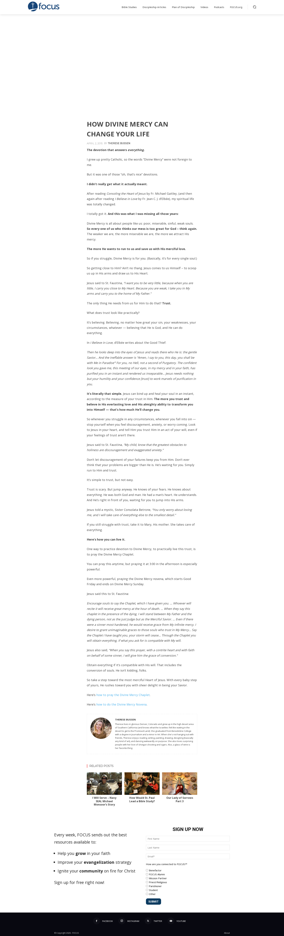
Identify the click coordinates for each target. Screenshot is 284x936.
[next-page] (94, 774)
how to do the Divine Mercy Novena (121, 704)
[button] (254, 7)
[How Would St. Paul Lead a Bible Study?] (142, 783)
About (227, 933)
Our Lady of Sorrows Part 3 (179, 799)
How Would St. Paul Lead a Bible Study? (142, 799)
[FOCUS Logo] (44, 6)
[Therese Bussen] (101, 734)
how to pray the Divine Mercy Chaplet (123, 695)
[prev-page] (89, 774)
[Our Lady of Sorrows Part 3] (179, 783)
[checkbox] (188, 882)
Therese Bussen (119, 143)
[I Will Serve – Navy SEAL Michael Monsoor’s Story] (104, 783)
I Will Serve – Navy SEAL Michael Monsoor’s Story (104, 801)
